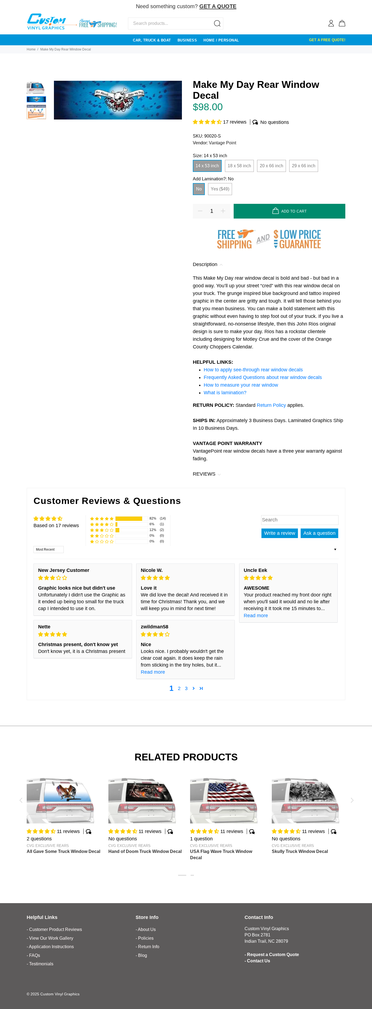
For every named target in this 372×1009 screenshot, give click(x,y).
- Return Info (147, 946)
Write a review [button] (279, 533)
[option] (36, 87)
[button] (208, 122)
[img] (82, 577)
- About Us (146, 929)
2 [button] (179, 688)
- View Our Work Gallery (50, 938)
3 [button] (186, 688)
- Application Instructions (50, 946)
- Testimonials (40, 964)
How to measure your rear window (241, 385)
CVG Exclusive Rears (48, 846)
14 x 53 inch (207, 165)
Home (31, 49)
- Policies (145, 938)
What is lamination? (225, 392)
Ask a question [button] (319, 533)
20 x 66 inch (271, 165)
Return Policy (272, 405)
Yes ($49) (220, 189)
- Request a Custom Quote (272, 954)
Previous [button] (21, 800)
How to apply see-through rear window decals (253, 369)
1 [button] (182, 875)
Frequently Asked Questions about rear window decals (263, 377)
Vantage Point (222, 143)
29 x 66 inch (303, 165)
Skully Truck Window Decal (300, 851)
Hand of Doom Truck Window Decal (145, 851)
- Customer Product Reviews (54, 929)
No (199, 189)
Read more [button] (256, 615)
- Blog (141, 955)
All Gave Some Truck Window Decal (63, 851)
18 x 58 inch (239, 165)
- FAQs (33, 955)
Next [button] (351, 800)
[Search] (217, 23)
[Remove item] (341, 6)
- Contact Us (257, 961)
